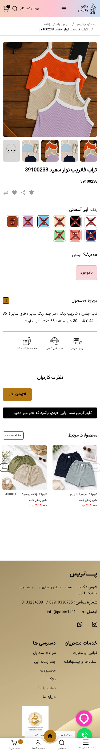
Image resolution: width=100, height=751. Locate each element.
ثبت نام (25, 8)
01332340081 (33, 602)
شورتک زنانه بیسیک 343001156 (25, 494)
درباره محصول (84, 300)
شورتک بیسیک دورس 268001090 (83, 495)
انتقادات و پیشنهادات (80, 662)
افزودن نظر (17, 394)
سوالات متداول (44, 653)
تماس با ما (47, 688)
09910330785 (60, 602)
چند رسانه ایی (45, 662)
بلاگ (52, 679)
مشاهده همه (13, 435)
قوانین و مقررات (85, 653)
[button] (6, 8)
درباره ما (49, 697)
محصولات (48, 670)
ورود (36, 8)
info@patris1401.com (65, 612)
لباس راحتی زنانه (88, 500)
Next (4, 467)
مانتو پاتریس (85, 24)
